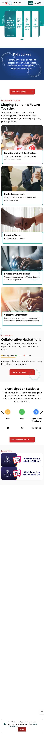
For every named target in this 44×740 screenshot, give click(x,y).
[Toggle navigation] (2, 3)
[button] (20, 39)
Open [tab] (20, 355)
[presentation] (2, 412)
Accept (22, 729)
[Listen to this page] (42, 712)
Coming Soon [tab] (8, 355)
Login (30, 3)
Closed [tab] (28, 355)
